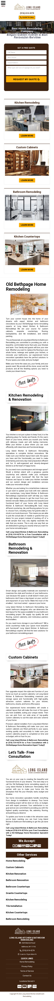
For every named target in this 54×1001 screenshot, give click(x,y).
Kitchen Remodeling (16, 899)
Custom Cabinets (15, 867)
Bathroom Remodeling (17, 919)
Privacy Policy (27, 966)
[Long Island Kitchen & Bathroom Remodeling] (27, 931)
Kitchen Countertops (16, 912)
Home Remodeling (15, 860)
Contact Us (27, 976)
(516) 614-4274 (27, 13)
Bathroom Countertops (18, 886)
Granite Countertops (16, 893)
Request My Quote (25, 79)
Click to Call (28, 17)
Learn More (27, 136)
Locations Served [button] (26, 981)
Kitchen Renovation (16, 873)
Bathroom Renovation (17, 880)
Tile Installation (14, 906)
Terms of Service (27, 971)
